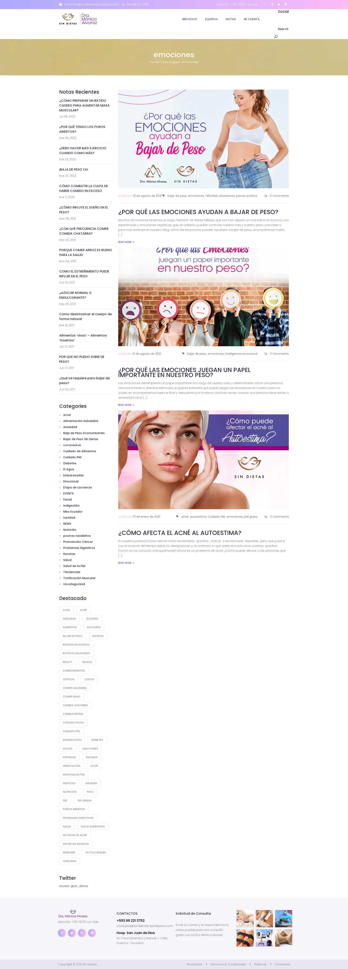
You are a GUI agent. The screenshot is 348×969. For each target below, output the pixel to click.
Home (154, 62)
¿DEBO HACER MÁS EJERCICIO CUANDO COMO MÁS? (82, 150)
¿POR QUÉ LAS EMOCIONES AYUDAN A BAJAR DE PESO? (198, 212)
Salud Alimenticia (93, 826)
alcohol (92, 619)
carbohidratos (74, 671)
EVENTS (68, 493)
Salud (67, 560)
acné (83, 610)
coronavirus (72, 445)
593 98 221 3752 (138, 4)
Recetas (69, 554)
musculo (69, 783)
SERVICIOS (189, 19)
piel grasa (85, 800)
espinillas (69, 757)
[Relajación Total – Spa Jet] (283, 918)
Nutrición (69, 530)
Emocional (71, 481)
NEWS (67, 524)
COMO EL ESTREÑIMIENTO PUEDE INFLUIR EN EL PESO (84, 274)
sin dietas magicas (76, 844)
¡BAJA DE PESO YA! (73, 169)
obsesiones (227, 196)
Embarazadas (73, 475)
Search (283, 29)
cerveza (69, 679)
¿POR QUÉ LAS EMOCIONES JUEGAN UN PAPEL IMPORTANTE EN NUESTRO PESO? (184, 372)
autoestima (198, 517)
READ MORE (125, 242)
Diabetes (69, 463)
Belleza (87, 662)
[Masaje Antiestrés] (245, 918)
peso (90, 792)
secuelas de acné (75, 835)
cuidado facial (73, 722)
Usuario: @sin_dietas (73, 886)
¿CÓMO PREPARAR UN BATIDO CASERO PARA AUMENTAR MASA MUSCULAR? (84, 105)
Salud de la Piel (74, 566)
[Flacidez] (264, 918)
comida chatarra (75, 705)
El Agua (68, 469)
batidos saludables (76, 653)
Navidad (91, 783)
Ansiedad (70, 427)
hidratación (71, 766)
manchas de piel (74, 774)
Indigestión (71, 506)
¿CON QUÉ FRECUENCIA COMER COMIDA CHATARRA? (84, 231)
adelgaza (69, 619)
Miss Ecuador (73, 512)
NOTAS (231, 19)
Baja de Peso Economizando (84, 433)
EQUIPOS (211, 19)
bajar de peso (72, 636)
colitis (89, 679)
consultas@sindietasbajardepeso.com (91, 4)
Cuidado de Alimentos (79, 451)
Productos (194, 964)
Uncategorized (74, 584)
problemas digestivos (78, 818)
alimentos (70, 627)
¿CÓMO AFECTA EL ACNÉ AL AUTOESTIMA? (179, 533)
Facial (67, 499)
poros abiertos (74, 809)
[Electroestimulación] (245, 938)
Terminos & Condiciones (228, 964)
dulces (67, 748)
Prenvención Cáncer (78, 542)
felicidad (211, 196)
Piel (65, 800)
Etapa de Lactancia (77, 487)
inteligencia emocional (241, 354)
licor (94, 766)
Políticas (260, 964)
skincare (69, 852)
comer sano (71, 697)
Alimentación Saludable (80, 421)
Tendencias (71, 572)
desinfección (72, 740)
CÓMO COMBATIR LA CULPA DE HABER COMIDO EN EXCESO (83, 188)
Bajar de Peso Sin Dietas (80, 439)
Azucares (94, 627)
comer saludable (75, 688)
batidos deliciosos (76, 645)
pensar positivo (246, 196)
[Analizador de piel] (264, 938)
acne (66, 610)
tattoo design (95, 852)
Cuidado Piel (72, 457)
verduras (69, 861)
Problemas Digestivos (79, 548)
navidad (69, 518)
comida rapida (73, 714)
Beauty (67, 662)
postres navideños (77, 536)
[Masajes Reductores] (283, 938)
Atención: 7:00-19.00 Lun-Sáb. (238, 4)
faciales (91, 757)
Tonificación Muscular (79, 578)
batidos (98, 636)
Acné (67, 415)
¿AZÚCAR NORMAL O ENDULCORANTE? (75, 295)
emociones (90, 748)
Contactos (282, 964)
